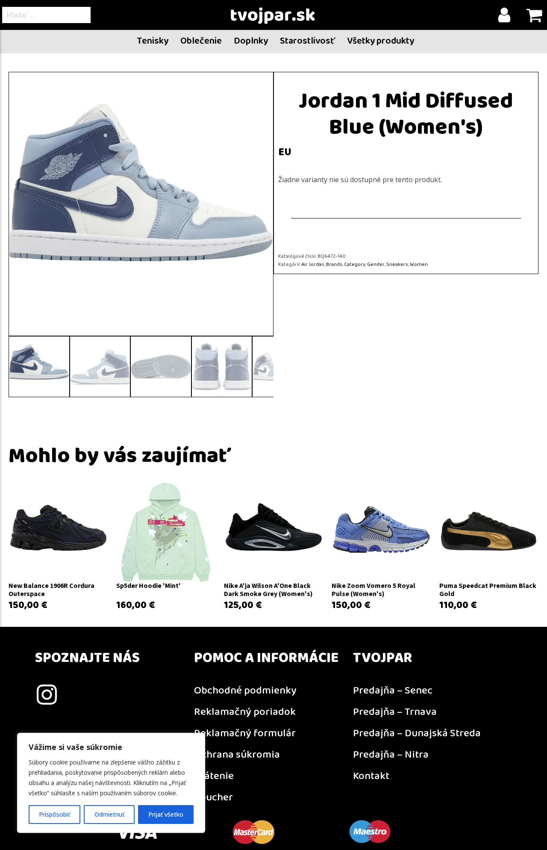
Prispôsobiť (54, 814)
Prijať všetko (165, 814)
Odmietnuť (109, 814)
